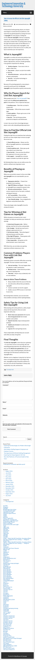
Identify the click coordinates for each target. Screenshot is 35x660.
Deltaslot (5, 532)
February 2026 (10, 482)
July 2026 (8, 473)
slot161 (5, 592)
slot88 (5, 546)
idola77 (5, 555)
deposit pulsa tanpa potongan (11, 563)
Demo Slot (6, 585)
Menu (5, 12)
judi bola (5, 517)
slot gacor (5, 562)
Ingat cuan (6, 527)
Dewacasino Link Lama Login (11, 524)
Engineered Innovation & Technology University (13, 5)
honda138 (6, 601)
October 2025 (9, 490)
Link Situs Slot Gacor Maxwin (11, 548)
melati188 (6, 609)
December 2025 (10, 486)
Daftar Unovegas (7, 523)
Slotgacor (5, 507)
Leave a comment (7, 26)
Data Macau (6, 579)
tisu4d (5, 614)
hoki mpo (5, 529)
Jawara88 (6, 547)
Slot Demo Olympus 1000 (10, 646)
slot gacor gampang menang (10, 608)
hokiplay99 (6, 528)
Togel (4, 526)
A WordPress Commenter (10, 464)
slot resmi (5, 619)
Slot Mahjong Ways (8, 578)
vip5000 (5, 534)
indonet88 (6, 554)
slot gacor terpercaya (9, 615)
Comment (6, 385)
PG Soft (5, 632)
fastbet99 (6, 606)
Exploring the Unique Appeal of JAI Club (14, 455)
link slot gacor (7, 560)
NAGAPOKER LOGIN (9, 599)
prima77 (5, 584)
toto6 (4, 602)
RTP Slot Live (6, 629)
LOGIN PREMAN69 (8, 580)
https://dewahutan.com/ (9, 558)
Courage (24, 656)
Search (5, 437)
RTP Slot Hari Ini (7, 587)
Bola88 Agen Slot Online (9, 509)
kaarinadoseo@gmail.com (22, 24)
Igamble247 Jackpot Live (10, 519)
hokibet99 (6, 598)
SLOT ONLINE (7, 567)
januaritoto (6, 594)
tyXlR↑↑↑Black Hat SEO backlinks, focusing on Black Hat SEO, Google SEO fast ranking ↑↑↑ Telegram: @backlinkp (17, 540)
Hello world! (22, 464)
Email (5, 408)
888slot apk (6, 549)
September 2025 (10, 491)
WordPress (17, 656)
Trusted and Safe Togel (9, 510)
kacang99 (5, 593)
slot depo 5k (6, 613)
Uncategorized (10, 369)
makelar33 (6, 552)
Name (5, 402)
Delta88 (5, 508)
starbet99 (6, 597)
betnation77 (6, 559)
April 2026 (8, 478)
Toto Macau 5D (7, 624)
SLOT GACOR (7, 569)
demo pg (5, 631)
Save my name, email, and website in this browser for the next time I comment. (17, 424)
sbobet (5, 514)
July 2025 (8, 495)
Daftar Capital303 (8, 518)
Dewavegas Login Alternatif (10, 521)
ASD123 (5, 553)
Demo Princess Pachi (8, 637)
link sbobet (6, 643)
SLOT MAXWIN (7, 572)
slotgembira (6, 557)
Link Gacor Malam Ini (9, 649)
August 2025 (9, 493)
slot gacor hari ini (7, 589)
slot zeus (5, 591)
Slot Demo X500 (7, 623)
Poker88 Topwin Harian (9, 513)
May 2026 (8, 477)
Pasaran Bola (6, 588)
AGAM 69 (6, 583)
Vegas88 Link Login (8, 512)
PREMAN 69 (6, 568)
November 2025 (10, 488)
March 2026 (9, 480)
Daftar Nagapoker (8, 596)
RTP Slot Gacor (7, 639)
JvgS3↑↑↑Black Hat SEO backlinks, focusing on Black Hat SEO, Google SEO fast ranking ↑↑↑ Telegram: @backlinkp (17, 543)
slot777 (5, 582)
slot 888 (5, 537)
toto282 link (6, 564)
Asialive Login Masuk (9, 522)
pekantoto (6, 604)
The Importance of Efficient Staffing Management (17, 453)
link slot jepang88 (22, 98)
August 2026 (9, 471)
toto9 (4, 603)
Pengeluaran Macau (8, 628)
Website (5, 415)
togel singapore (7, 644)
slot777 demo (7, 612)
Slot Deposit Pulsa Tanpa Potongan (12, 638)
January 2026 (9, 484)
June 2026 (8, 475)
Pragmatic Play (7, 626)
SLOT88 (5, 505)
